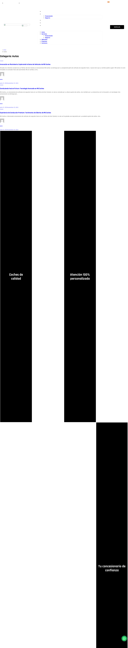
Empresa (45, 22)
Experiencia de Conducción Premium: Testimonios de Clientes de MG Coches (25, 113)
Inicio (44, 11)
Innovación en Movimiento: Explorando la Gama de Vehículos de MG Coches (25, 64)
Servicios (45, 14)
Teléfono (30, 26)
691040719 (32, 29)
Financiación (49, 16)
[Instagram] (120, 2)
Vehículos (46, 20)
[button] (70, 29)
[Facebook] (117, 2)
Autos (1, 61)
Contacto (45, 25)
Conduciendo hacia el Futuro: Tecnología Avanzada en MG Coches (22, 89)
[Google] (123, 2)
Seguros (47, 18)
